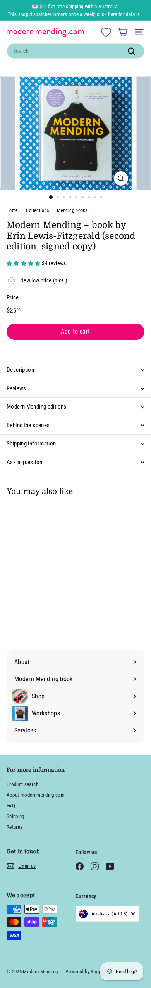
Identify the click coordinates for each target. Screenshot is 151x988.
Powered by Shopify (85, 971)
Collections (37, 210)
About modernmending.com (36, 795)
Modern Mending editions (37, 406)
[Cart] (122, 32)
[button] (24, 263)
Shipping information (31, 443)
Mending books (72, 210)
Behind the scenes (28, 425)
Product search (22, 784)
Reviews (16, 388)
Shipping (15, 816)
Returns (14, 827)
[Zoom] (120, 178)
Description (20, 369)
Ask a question (24, 462)
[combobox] (75, 51)
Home (12, 210)
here (112, 14)
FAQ (11, 806)
